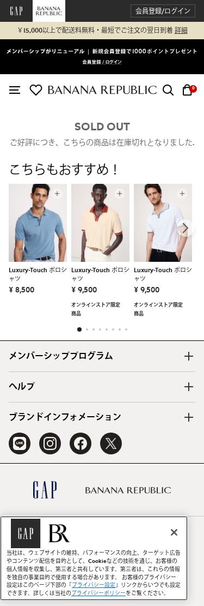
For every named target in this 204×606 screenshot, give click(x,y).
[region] (94, 558)
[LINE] (19, 443)
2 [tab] (87, 329)
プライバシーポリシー (98, 593)
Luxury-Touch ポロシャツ (38, 274)
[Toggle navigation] (14, 90)
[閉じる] (174, 532)
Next (185, 228)
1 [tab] (79, 329)
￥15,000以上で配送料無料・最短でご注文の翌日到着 (102, 30)
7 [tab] (120, 329)
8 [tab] (126, 329)
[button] (163, 11)
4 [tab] (100, 329)
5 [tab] (107, 329)
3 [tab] (93, 329)
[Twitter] (111, 443)
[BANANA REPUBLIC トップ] (102, 90)
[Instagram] (50, 443)
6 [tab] (113, 329)
